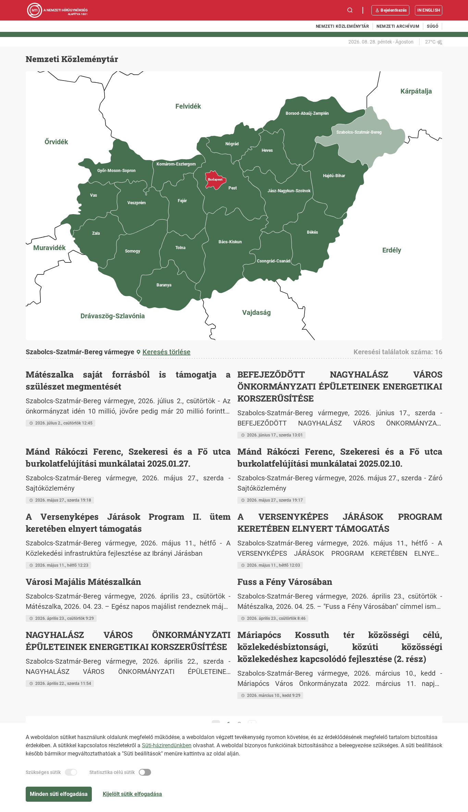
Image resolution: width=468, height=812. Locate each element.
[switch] (71, 772)
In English (428, 10)
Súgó (432, 26)
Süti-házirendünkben (167, 745)
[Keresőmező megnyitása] (350, 10)
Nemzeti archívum (398, 26)
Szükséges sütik (43, 772)
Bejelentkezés (394, 10)
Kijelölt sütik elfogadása (132, 794)
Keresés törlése (166, 352)
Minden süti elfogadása (59, 794)
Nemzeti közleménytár (342, 26)
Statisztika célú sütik (112, 772)
